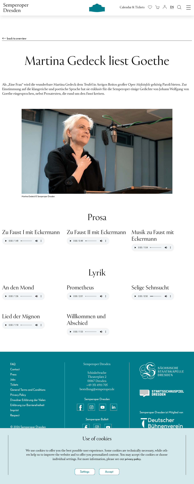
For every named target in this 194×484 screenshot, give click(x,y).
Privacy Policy (18, 394)
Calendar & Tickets (132, 7)
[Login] (164, 7)
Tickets (14, 384)
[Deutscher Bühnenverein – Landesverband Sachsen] (162, 425)
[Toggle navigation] (188, 7)
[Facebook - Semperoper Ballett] (86, 427)
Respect (14, 415)
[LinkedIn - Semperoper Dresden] (113, 407)
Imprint (14, 410)
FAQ (12, 364)
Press (13, 374)
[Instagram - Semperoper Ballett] (97, 427)
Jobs (12, 379)
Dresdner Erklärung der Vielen (27, 400)
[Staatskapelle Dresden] (162, 370)
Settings (84, 471)
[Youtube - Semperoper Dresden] (102, 407)
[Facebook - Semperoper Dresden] (80, 407)
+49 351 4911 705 (97, 385)
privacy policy (133, 459)
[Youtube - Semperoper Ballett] (108, 427)
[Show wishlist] (150, 7)
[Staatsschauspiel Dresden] (162, 393)
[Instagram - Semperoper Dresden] (91, 407)
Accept (109, 471)
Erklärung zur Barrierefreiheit (27, 405)
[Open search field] (179, 7)
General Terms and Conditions (27, 389)
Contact (15, 369)
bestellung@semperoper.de (97, 389)
